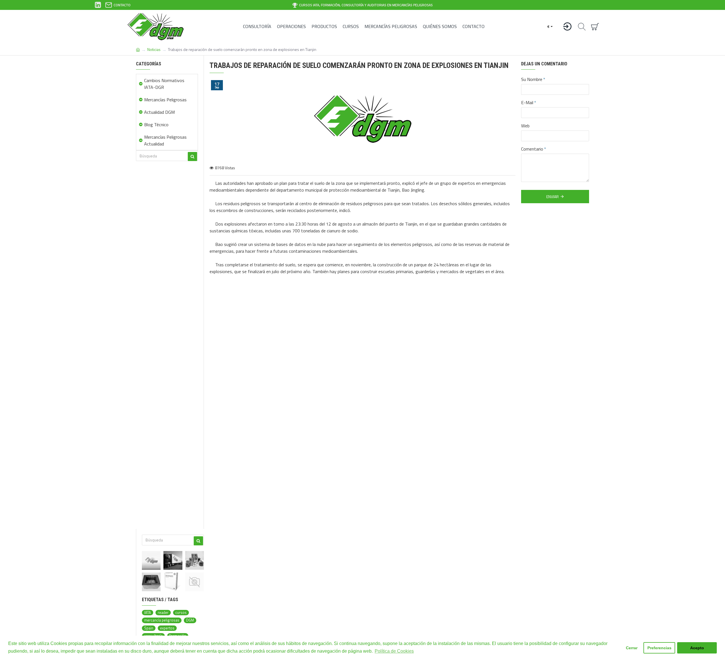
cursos (181, 612)
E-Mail (527, 102)
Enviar (552, 197)
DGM (190, 620)
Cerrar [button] (631, 648)
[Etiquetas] (194, 560)
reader (163, 612)
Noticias (154, 49)
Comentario (532, 148)
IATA (147, 612)
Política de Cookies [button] (394, 651)
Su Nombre (531, 79)
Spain (148, 628)
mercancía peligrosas (161, 620)
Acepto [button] (697, 648)
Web (525, 125)
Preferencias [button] (659, 648)
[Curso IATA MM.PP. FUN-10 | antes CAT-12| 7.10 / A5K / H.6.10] (194, 582)
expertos (167, 628)
